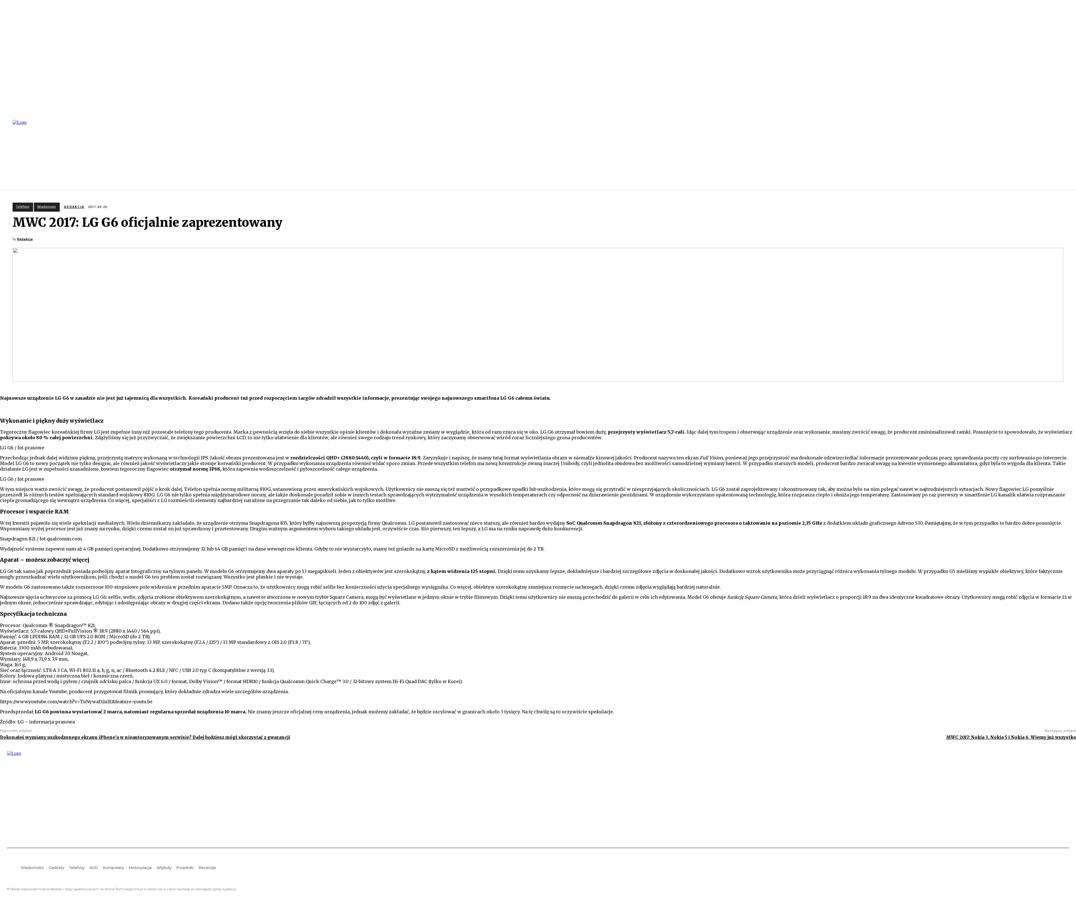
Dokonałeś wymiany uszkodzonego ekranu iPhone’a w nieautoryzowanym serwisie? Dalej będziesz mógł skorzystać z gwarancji (145, 737)
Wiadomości (46, 206)
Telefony (22, 206)
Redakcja (74, 207)
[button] (1062, 154)
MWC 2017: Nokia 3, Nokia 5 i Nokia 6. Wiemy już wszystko (1011, 737)
